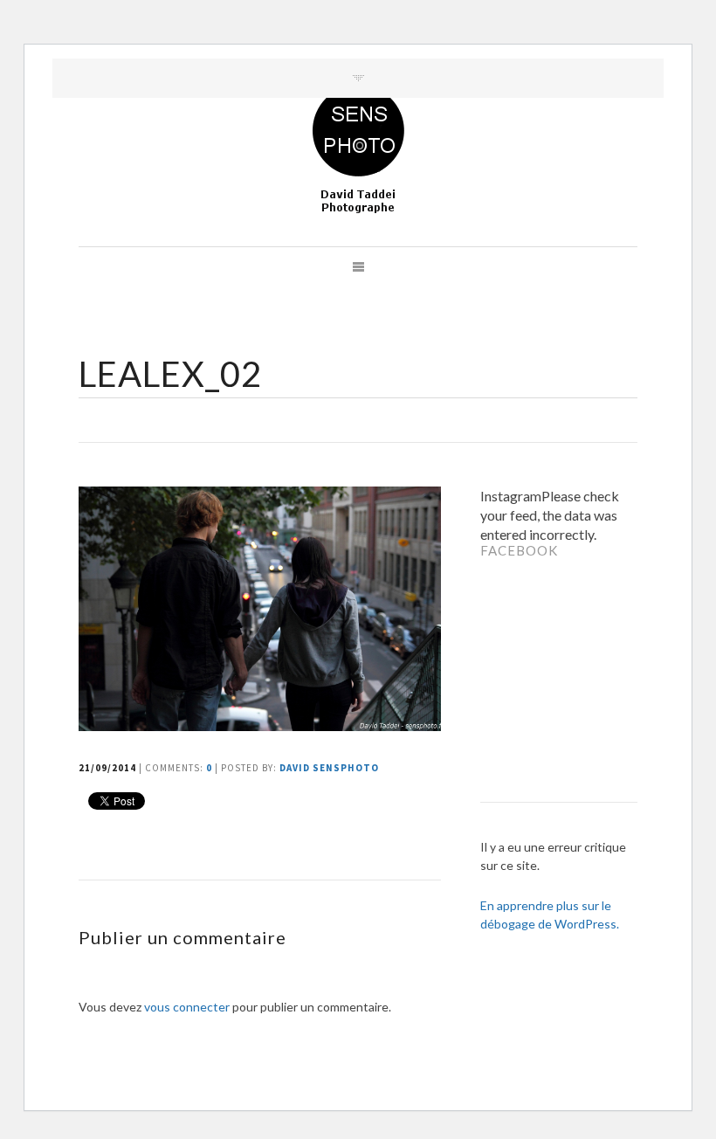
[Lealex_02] (262, 725)
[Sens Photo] (358, 150)
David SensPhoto (329, 768)
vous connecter (187, 1006)
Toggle (358, 78)
